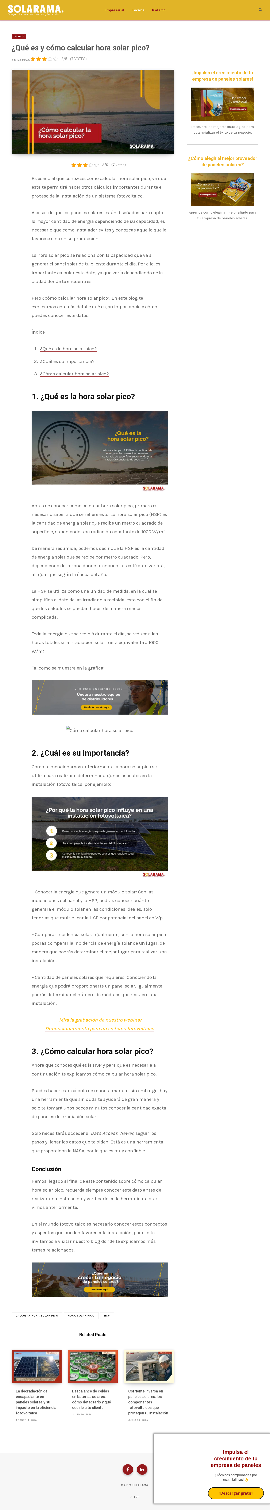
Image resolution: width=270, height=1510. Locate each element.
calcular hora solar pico (37, 1315)
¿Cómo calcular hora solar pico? (74, 374)
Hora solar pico (81, 1315)
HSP (107, 1315)
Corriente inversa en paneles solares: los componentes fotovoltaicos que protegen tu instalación (148, 1402)
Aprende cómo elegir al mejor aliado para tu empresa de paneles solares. (222, 215)
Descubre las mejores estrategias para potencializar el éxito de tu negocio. (222, 129)
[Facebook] (128, 1469)
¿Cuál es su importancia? (67, 361)
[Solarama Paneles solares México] (35, 10)
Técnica (18, 36)
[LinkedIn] (142, 1469)
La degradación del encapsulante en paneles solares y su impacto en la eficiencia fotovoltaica (36, 1402)
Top (136, 1496)
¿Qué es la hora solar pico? (68, 349)
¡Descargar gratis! (235, 1493)
